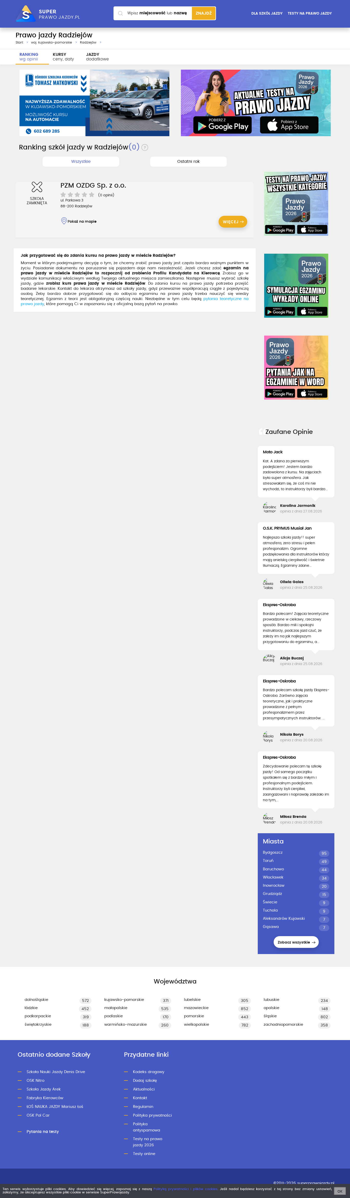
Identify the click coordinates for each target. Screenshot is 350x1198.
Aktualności (144, 1089)
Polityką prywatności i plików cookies (185, 1189)
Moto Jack (273, 452)
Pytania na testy (43, 1132)
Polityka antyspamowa (146, 1127)
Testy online (144, 1154)
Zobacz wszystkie (294, 942)
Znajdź (204, 13)
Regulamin (143, 1107)
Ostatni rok (188, 161)
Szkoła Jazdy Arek (44, 1089)
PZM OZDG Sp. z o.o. (93, 185)
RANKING (28, 56)
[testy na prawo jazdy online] (296, 204)
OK (340, 1191)
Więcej (231, 222)
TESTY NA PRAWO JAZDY (310, 13)
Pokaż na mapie (82, 221)
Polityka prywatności (152, 1115)
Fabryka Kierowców (45, 1098)
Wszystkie (81, 161)
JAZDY (97, 56)
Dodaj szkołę (145, 1081)
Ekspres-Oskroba (279, 605)
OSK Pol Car (38, 1115)
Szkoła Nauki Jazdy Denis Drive (56, 1072)
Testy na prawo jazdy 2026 (147, 1142)
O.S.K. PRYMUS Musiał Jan (287, 528)
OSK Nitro (35, 1081)
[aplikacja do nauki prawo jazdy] (256, 103)
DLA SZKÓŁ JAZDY (267, 13)
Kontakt (140, 1098)
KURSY (63, 56)
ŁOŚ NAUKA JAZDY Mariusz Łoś (55, 1107)
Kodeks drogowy (148, 1072)
